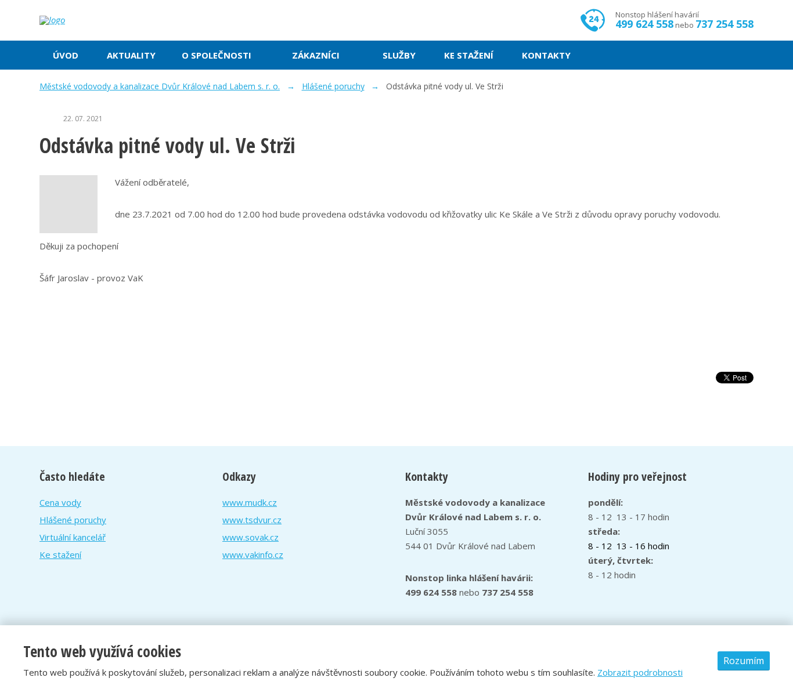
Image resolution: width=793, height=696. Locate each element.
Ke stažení (468, 55)
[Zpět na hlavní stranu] (94, 20)
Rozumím (743, 660)
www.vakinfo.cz (252, 554)
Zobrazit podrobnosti (640, 672)
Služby (399, 55)
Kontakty (546, 55)
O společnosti (216, 55)
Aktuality (131, 55)
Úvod (65, 55)
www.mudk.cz (249, 502)
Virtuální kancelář (72, 537)
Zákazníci (316, 55)
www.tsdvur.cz (252, 519)
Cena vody (60, 502)
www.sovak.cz (250, 537)
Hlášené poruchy (72, 519)
